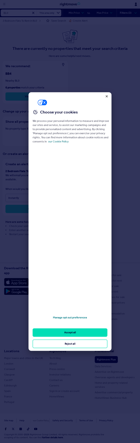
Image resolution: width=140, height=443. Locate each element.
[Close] (106, 96)
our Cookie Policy (58, 141)
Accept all (70, 332)
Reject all (70, 343)
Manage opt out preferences (70, 317)
